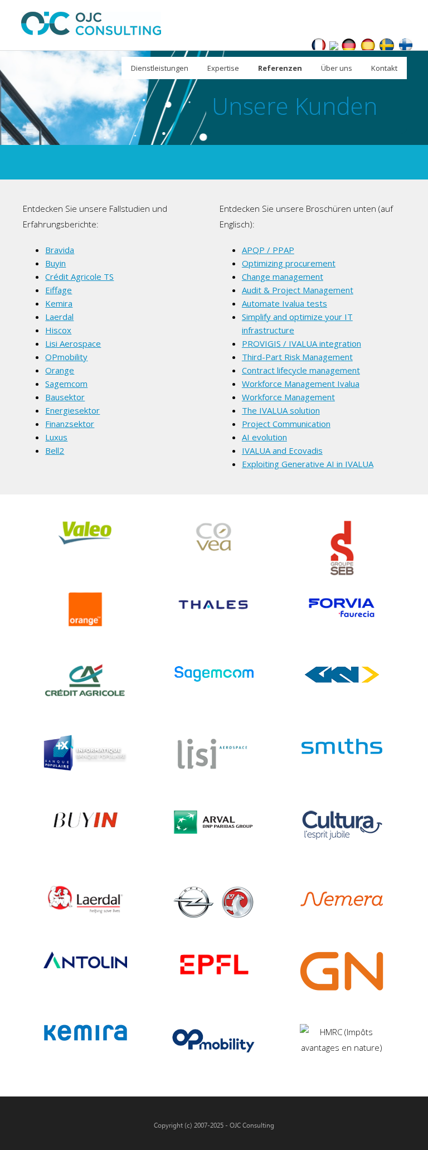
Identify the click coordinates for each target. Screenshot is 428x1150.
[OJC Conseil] (318, 46)
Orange (59, 370)
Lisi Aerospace (73, 343)
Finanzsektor (69, 423)
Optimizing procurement (288, 263)
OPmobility (66, 356)
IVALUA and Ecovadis (282, 450)
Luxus (56, 437)
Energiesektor (72, 410)
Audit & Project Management (297, 289)
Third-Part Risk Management (297, 356)
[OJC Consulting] (333, 46)
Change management (282, 276)
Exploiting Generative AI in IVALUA (307, 463)
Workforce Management (288, 396)
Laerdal (59, 316)
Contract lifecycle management (301, 370)
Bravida (59, 249)
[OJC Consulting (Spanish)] (367, 46)
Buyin (55, 263)
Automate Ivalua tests (284, 303)
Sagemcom (66, 383)
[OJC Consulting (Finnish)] (405, 46)
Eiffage (58, 289)
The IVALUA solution (281, 410)
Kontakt (384, 68)
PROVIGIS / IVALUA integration (301, 343)
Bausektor (65, 396)
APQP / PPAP (268, 249)
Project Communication (286, 423)
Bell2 (54, 450)
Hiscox (58, 330)
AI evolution (264, 437)
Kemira (58, 303)
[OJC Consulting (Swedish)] (386, 46)
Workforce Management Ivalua (300, 383)
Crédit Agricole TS (79, 276)
